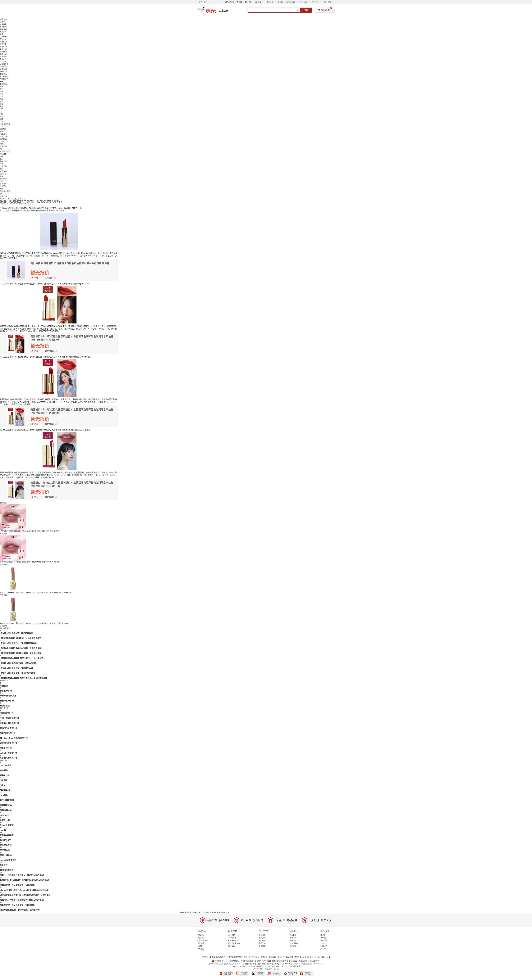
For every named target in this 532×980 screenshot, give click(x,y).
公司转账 (262, 946)
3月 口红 (3, 865)
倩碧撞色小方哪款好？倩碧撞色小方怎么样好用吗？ (22, 900)
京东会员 (270, 2)
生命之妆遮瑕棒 (7, 825)
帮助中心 (3, 39)
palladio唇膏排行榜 (8, 753)
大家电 (199, 946)
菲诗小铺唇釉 (6, 855)
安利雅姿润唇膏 (7, 835)
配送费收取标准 (234, 943)
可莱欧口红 (5, 775)
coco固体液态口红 (8, 860)
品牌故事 (3, 32)
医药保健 (3, 179)
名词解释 (3, 24)
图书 (1, 189)
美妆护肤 (3, 161)
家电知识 (3, 42)
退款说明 (293, 941)
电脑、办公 (4, 136)
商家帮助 (238, 957)
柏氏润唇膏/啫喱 (7, 800)
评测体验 (3, 37)
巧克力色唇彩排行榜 (8, 758)
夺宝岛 (322, 935)
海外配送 (231, 946)
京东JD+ (323, 949)
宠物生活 (3, 134)
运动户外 (3, 62)
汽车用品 (3, 166)
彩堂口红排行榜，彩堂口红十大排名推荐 (17, 885)
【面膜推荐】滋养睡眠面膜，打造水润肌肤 (18, 663)
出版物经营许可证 (249, 964)
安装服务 (3, 22)
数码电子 (3, 59)
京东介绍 (3, 196)
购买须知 (3, 29)
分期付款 (262, 941)
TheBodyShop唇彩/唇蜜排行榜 (14, 738)
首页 (10, 199)
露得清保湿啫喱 (7, 870)
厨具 (1, 131)
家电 (1, 119)
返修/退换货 (294, 943)
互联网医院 (4, 77)
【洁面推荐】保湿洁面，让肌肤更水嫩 (16, 668)
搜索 (306, 10)
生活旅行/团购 (202, 941)
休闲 (1, 121)
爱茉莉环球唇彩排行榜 (9, 723)
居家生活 (3, 47)
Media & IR (326, 957)
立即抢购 (3, 534)
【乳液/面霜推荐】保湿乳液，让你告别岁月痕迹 (20, 638)
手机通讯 (3, 186)
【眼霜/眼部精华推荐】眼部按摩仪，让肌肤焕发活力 (22, 658)
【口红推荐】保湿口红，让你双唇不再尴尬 (18, 643)
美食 (1, 104)
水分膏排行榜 (6, 748)
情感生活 (3, 67)
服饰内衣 (3, 139)
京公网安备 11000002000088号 (226, 961)
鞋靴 (1, 176)
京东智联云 (189, 912)
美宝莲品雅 (5, 850)
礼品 (1, 159)
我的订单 (248, 2)
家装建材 (3, 154)
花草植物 (3, 74)
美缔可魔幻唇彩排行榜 (9, 718)
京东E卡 (323, 943)
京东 (216, 11)
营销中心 (247, 957)
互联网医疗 (4, 79)
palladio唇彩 (5, 765)
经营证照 (296, 966)
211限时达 (232, 938)
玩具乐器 (3, 174)
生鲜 (1, 169)
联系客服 (200, 949)
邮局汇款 (262, 943)
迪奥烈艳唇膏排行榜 (8, 743)
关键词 (181, 912)
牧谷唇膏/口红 (6, 690)
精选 (1, 87)
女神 (1, 106)
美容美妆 (3, 44)
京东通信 (323, 946)
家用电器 (3, 129)
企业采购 (279, 2)
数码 (1, 101)
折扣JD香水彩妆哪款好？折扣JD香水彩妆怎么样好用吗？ (25, 880)
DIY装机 (323, 938)
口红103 (3, 785)
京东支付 (268, 969)
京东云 (276, 969)
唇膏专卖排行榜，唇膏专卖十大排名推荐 (17, 905)
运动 (1, 111)
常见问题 (3, 27)
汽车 (1, 114)
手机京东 (291, 2)
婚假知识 (3, 72)
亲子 (1, 99)
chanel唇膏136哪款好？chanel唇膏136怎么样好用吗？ (24, 890)
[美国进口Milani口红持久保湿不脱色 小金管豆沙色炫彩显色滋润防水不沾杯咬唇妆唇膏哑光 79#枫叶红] (59, 304)
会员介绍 (200, 938)
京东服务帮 (4, 64)
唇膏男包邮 (5, 790)
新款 (200, 912)
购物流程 (200, 935)
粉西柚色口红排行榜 (8, 728)
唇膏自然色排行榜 (8, 733)
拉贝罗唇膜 (5, 705)
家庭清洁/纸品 (5, 151)
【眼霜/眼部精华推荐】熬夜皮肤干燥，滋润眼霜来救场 (23, 678)
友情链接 (264, 957)
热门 (1, 89)
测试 (1, 194)
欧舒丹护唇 (5, 820)
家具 (1, 149)
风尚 (1, 96)
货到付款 (262, 935)
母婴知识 (3, 54)
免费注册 (238, 2)
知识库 (223, 912)
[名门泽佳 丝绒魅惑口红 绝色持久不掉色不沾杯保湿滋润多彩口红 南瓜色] (59, 231)
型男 (1, 109)
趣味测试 (3, 84)
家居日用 (3, 146)
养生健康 (3, 52)
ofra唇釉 (4, 795)
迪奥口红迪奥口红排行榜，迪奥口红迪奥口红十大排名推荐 (25, 895)
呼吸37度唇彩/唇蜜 (8, 695)
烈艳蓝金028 (5, 840)
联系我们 (213, 957)
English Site (315, 957)
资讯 (1, 82)
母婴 (1, 164)
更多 (1, 34)
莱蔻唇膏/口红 (6, 805)
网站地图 (213, 912)
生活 (1, 94)
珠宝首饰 (3, 184)
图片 (218, 912)
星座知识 (3, 69)
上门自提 (231, 935)
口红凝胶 (4, 780)
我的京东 (258, 2)
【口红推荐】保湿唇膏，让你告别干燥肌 (17, 673)
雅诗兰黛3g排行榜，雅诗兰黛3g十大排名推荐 (20, 910)
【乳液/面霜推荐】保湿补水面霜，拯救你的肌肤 (20, 653)
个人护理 (3, 141)
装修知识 (3, 49)
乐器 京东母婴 (5, 124)
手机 (1, 92)
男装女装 (3, 57)
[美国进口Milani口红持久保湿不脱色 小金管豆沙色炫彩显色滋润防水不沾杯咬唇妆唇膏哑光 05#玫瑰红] (59, 377)
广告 (1, 126)
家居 (1, 116)
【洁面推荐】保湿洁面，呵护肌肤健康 (16, 633)
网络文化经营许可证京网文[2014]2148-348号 (275, 964)
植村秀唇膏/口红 (7, 700)
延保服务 (323, 941)
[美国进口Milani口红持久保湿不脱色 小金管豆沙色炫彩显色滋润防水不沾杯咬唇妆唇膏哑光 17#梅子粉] (59, 450)
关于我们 (205, 957)
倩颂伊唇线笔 (6, 810)
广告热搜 (206, 912)
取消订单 (293, 946)
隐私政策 (298, 957)
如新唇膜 (4, 685)
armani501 (5, 815)
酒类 (1, 156)
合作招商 (230, 957)
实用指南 (3, 19)
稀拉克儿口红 (6, 845)
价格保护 (293, 938)
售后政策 (293, 935)
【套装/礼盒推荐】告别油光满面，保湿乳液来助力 (21, 648)
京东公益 (306, 957)
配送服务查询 (233, 941)
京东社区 (281, 957)
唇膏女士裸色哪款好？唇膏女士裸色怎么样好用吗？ (22, 875)
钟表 (1, 181)
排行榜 (196, 912)
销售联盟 (272, 957)
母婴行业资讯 (5, 191)
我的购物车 (325, 10)
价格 (227, 912)
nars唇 (3, 830)
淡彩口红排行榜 (7, 713)
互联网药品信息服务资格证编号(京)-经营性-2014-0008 (277, 961)
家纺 (1, 144)
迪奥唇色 (4, 770)
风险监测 (289, 957)
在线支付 (262, 938)
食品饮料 (3, 171)
